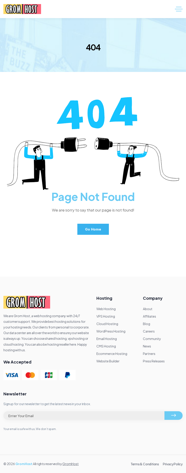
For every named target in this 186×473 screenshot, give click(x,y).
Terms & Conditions (145, 464)
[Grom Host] (22, 9)
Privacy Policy (173, 464)
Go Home (93, 229)
